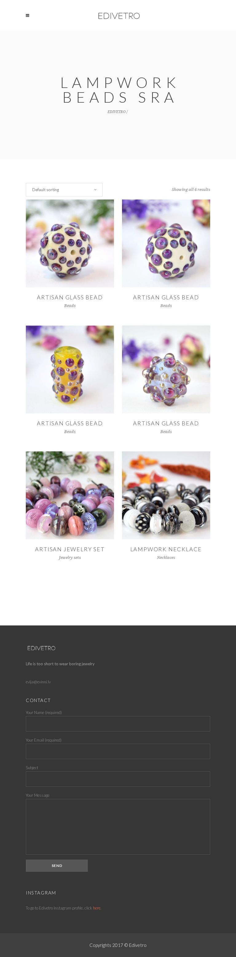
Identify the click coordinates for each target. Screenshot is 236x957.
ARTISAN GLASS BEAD (166, 297)
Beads (70, 305)
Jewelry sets (70, 557)
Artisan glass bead (70, 297)
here (96, 908)
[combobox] (64, 189)
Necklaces (166, 557)
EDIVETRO (117, 112)
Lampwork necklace (166, 549)
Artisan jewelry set (69, 549)
